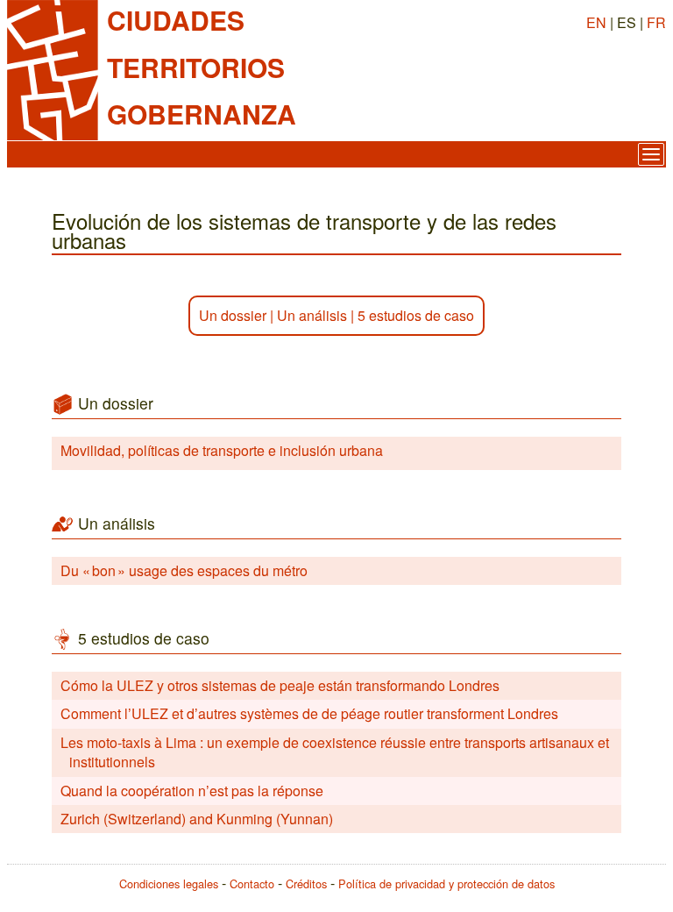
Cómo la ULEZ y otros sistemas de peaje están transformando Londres (279, 685)
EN (596, 22)
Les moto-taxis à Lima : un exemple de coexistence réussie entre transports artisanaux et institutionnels (334, 752)
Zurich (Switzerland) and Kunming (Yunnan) (196, 819)
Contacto (252, 883)
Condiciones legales (168, 883)
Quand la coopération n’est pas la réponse (191, 790)
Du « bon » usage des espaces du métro (184, 570)
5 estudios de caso (416, 315)
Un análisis (312, 315)
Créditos (306, 883)
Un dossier (232, 315)
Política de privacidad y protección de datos (446, 883)
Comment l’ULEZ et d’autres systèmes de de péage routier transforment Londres (309, 713)
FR (656, 22)
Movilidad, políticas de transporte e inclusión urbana (221, 450)
